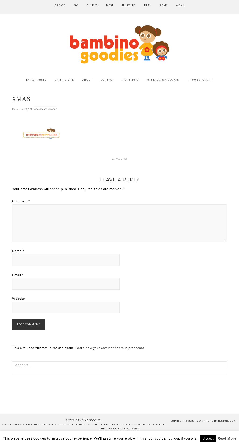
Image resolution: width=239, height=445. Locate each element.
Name (18, 251)
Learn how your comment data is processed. (110, 348)
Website (18, 298)
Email (17, 275)
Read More (227, 438)
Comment (21, 201)
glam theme (205, 421)
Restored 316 (227, 421)
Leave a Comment (45, 109)
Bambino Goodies (119, 44)
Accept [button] (208, 438)
